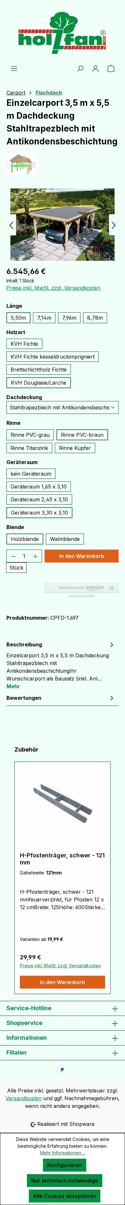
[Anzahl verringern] (13, 556)
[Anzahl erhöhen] (35, 556)
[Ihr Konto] (95, 68)
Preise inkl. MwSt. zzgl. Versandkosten (53, 288)
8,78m (95, 318)
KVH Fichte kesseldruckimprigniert (53, 356)
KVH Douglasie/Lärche (38, 382)
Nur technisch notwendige (64, 1180)
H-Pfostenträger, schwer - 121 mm (62, 859)
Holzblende (25, 539)
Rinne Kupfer (75, 448)
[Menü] (14, 68)
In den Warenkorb (81, 556)
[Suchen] (80, 68)
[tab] (60, 665)
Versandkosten (23, 1098)
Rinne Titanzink (29, 448)
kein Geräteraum (31, 473)
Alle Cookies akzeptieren (64, 1196)
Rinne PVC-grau (30, 435)
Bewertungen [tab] (23, 698)
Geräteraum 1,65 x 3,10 (39, 486)
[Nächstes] (114, 224)
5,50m (18, 318)
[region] (62, 224)
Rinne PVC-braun (82, 435)
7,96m (69, 318)
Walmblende (65, 539)
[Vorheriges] (11, 224)
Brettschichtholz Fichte (39, 369)
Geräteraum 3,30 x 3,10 (39, 512)
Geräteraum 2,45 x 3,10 (39, 499)
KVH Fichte (24, 344)
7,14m (44, 318)
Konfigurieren (64, 1165)
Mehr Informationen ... (62, 1152)
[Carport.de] (62, 164)
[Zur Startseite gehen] (62, 32)
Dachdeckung (24, 397)
